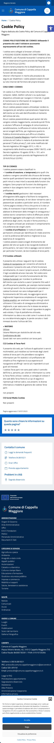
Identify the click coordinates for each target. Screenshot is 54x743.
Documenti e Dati (9, 539)
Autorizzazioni (8, 564)
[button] (50, 28)
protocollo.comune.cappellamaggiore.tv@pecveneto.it (28, 664)
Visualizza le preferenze (27, 733)
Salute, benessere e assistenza (15, 585)
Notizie (5, 600)
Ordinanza (6, 609)
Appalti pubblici (8, 561)
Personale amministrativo (13, 536)
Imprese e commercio (11, 579)
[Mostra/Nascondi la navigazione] (3, 10)
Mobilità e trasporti (10, 582)
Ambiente (6, 555)
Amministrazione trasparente (14, 690)
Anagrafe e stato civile (11, 558)
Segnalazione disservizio (12, 681)
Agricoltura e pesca (10, 552)
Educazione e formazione (12, 573)
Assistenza (6, 684)
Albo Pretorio (7, 687)
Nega (27, 727)
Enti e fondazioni (9, 530)
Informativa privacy (10, 693)
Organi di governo (9, 521)
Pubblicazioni (7, 628)
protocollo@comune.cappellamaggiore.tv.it (25, 670)
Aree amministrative (10, 524)
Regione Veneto (9, 3)
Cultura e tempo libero (11, 570)
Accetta (27, 720)
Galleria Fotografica (10, 634)
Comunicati (6, 603)
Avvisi (4, 606)
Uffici (4, 527)
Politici (4, 533)
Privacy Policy (31, 740)
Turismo (5, 588)
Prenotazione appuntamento (14, 678)
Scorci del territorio (10, 631)
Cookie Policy (21, 740)
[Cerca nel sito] (47, 11)
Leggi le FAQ (7, 675)
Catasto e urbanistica (11, 567)
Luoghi (4, 622)
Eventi (4, 625)
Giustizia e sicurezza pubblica (14, 576)
